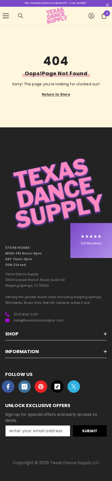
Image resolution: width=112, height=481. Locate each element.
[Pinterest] (41, 386)
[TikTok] (57, 386)
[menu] (6, 16)
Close (107, 5)
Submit (90, 431)
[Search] (20, 16)
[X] (73, 386)
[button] (91, 240)
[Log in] (91, 16)
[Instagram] (24, 386)
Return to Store (56, 94)
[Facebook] (8, 386)
